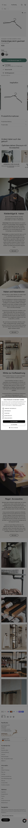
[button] (14, 427)
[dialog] (14, 414)
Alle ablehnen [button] (14, 424)
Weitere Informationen (17, 405)
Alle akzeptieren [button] (14, 421)
